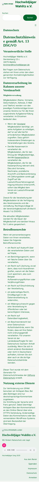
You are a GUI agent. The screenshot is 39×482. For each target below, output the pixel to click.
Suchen (5, 13)
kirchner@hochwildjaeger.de (16, 65)
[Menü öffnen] (35, 25)
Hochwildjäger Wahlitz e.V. (19, 435)
